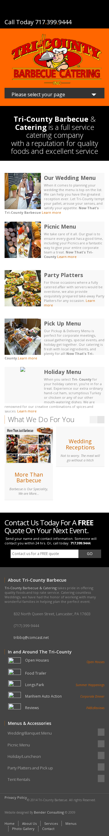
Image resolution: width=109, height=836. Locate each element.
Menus (70, 823)
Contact (48, 828)
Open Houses (64, 660)
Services (51, 823)
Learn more (51, 212)
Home (10, 823)
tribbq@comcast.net (31, 637)
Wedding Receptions (80, 444)
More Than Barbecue (29, 477)
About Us (29, 823)
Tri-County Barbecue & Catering (31, 588)
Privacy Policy (16, 797)
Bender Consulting (49, 812)
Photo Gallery (23, 828)
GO (90, 553)
